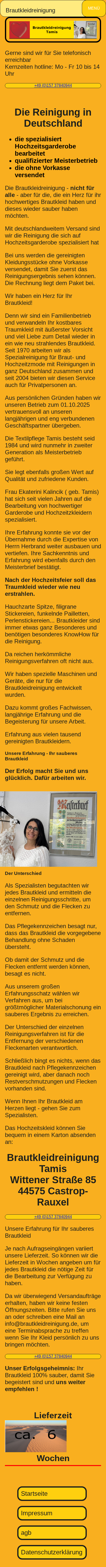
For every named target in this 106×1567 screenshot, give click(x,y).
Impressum (37, 1513)
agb (26, 1532)
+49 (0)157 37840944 (53, 85)
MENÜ (94, 8)
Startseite (34, 1493)
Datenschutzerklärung (51, 1552)
